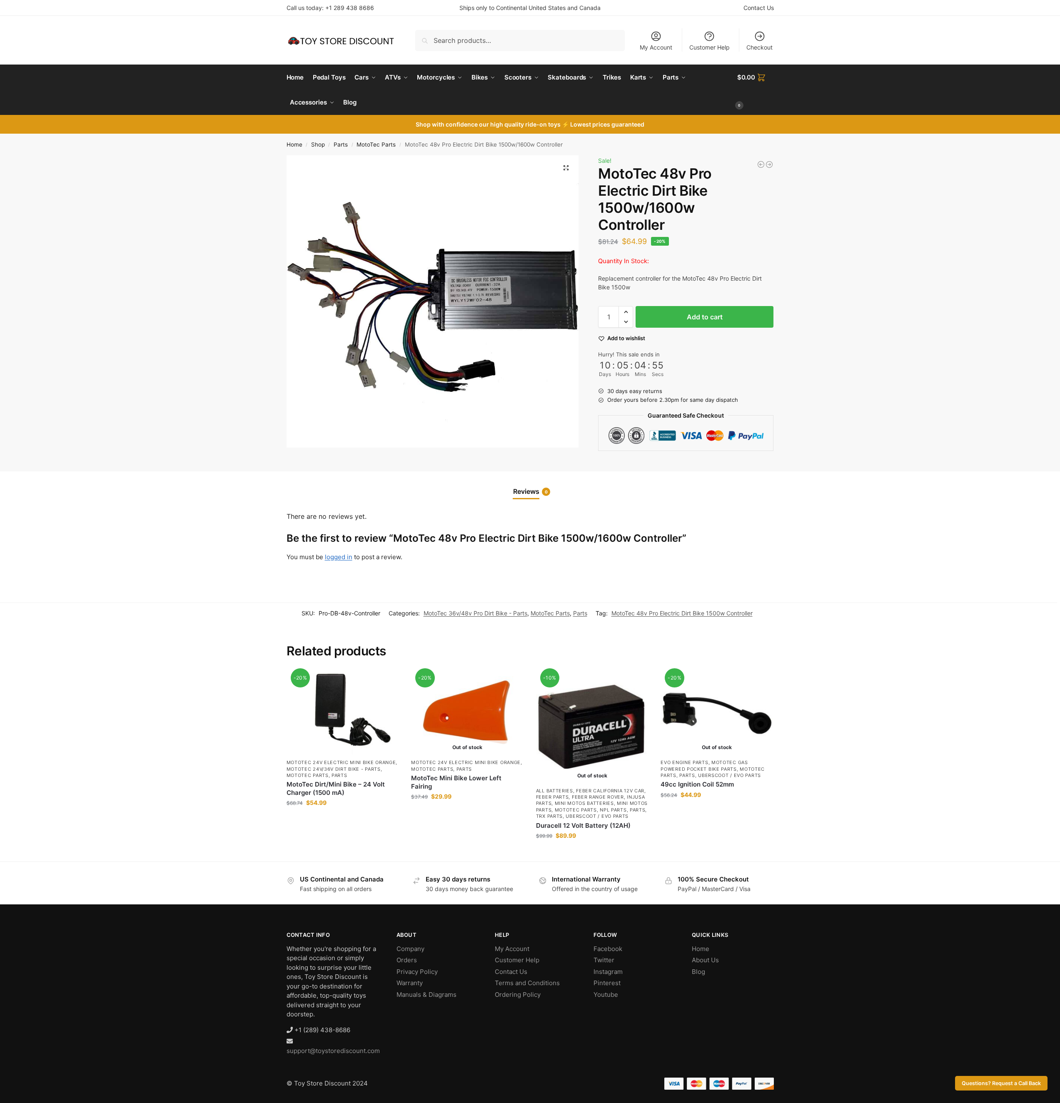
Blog (698, 972)
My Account (656, 47)
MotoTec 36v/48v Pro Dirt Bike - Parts (475, 613)
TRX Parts (549, 816)
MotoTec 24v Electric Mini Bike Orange (341, 762)
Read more (467, 813)
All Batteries (554, 791)
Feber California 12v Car (610, 791)
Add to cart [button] (342, 820)
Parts (341, 144)
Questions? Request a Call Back (1001, 1083)
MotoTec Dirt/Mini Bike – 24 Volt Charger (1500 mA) (336, 788)
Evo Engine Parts (684, 762)
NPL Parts (613, 810)
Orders (407, 960)
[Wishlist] (386, 683)
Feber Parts (552, 797)
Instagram (608, 972)
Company (410, 949)
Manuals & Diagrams (426, 994)
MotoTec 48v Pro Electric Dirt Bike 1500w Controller (682, 613)
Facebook (608, 949)
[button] (755, 90)
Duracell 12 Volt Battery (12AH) (583, 825)
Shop (318, 144)
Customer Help (709, 47)
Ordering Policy (518, 994)
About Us (705, 960)
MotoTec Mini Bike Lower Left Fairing (456, 782)
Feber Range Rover (598, 797)
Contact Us (758, 7)
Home (294, 144)
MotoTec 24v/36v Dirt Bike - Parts (334, 769)
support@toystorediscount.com (333, 1051)
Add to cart (705, 317)
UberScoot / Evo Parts (597, 816)
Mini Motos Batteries (584, 803)
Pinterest (607, 983)
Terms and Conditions (527, 983)
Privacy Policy (417, 972)
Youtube (606, 994)
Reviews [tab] (530, 491)
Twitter (604, 960)
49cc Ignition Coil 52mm (697, 784)
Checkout (759, 47)
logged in (338, 557)
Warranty (410, 983)
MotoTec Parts (376, 144)
